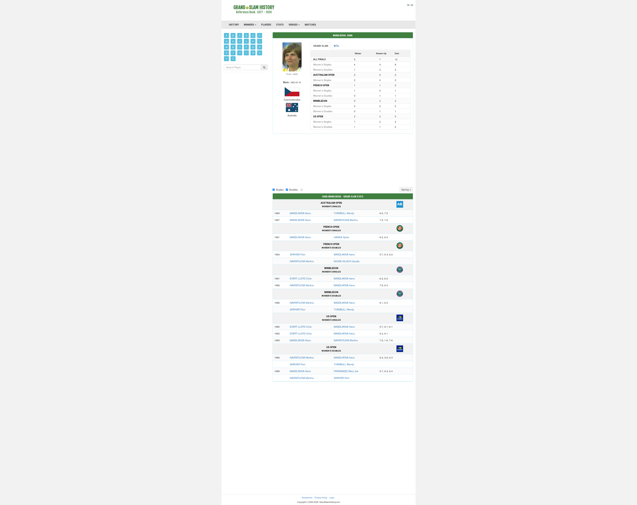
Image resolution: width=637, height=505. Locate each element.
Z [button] (233, 58)
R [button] (259, 47)
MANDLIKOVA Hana (300, 213)
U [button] (240, 52)
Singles (279, 189)
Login (331, 497)
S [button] (226, 52)
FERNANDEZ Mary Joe (346, 371)
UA (412, 5)
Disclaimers (307, 497)
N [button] (233, 47)
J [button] (246, 41)
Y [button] (226, 58)
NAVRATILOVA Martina (346, 220)
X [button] (259, 52)
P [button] (246, 47)
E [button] (253, 35)
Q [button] (253, 47)
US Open (318, 116)
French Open (321, 85)
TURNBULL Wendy (344, 213)
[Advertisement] (343, 10)
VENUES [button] (293, 24)
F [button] (259, 35)
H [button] (233, 41)
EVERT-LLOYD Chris (301, 278)
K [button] (253, 41)
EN (408, 5)
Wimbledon (320, 101)
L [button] (259, 41)
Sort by (405, 189)
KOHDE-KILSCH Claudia (346, 261)
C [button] (240, 35)
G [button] (226, 41)
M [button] (226, 47)
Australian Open (323, 75)
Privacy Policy (321, 497)
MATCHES (310, 24)
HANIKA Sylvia (341, 237)
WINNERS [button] (249, 24)
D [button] (246, 35)
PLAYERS (266, 24)
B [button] (233, 35)
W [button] (253, 52)
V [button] (246, 52)
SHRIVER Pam (297, 254)
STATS (280, 24)
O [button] (240, 47)
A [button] (226, 35)
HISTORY (234, 24)
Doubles (293, 189)
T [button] (233, 52)
